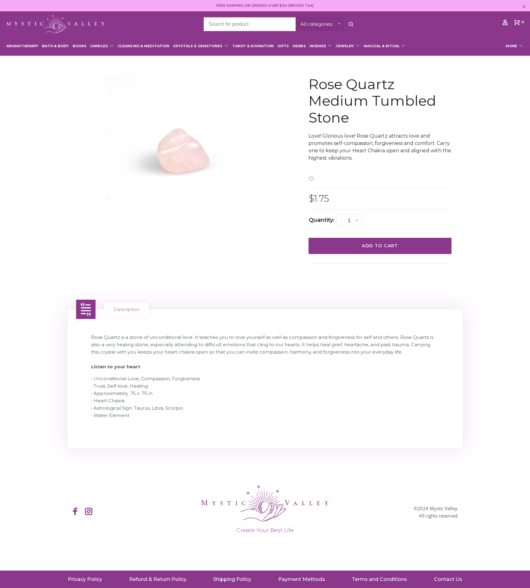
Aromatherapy (22, 46)
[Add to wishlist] (311, 179)
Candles (99, 46)
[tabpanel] (183, 152)
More (511, 46)
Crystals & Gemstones (197, 46)
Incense (317, 46)
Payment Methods (301, 579)
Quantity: (322, 220)
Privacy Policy (85, 579)
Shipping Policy (232, 579)
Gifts (283, 46)
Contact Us (448, 579)
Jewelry (345, 46)
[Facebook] (75, 512)
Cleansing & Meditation (143, 46)
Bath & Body (55, 46)
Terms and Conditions (379, 579)
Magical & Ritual (382, 46)
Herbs (299, 46)
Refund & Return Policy (157, 579)
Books (80, 46)
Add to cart (380, 245)
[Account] (505, 23)
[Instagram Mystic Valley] (88, 512)
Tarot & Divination (253, 46)
